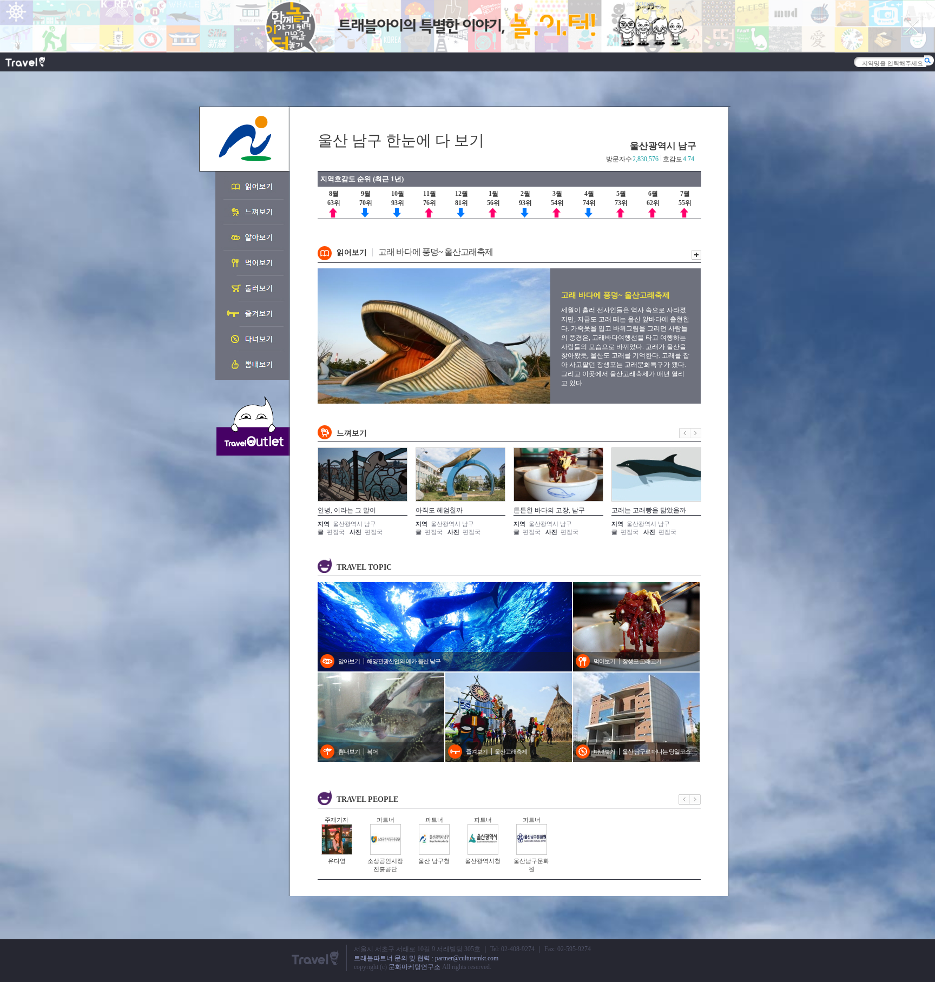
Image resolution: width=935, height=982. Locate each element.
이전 (684, 433)
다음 (695, 433)
